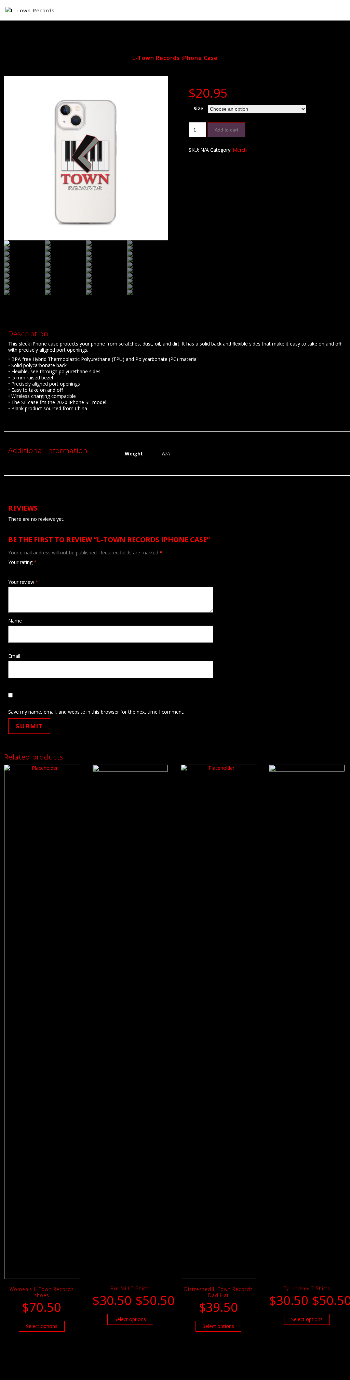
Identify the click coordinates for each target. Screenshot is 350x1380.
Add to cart (226, 130)
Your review (23, 582)
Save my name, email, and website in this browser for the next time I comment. (96, 711)
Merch (240, 150)
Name (15, 620)
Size (198, 108)
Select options (41, 1326)
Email (14, 656)
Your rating (22, 562)
